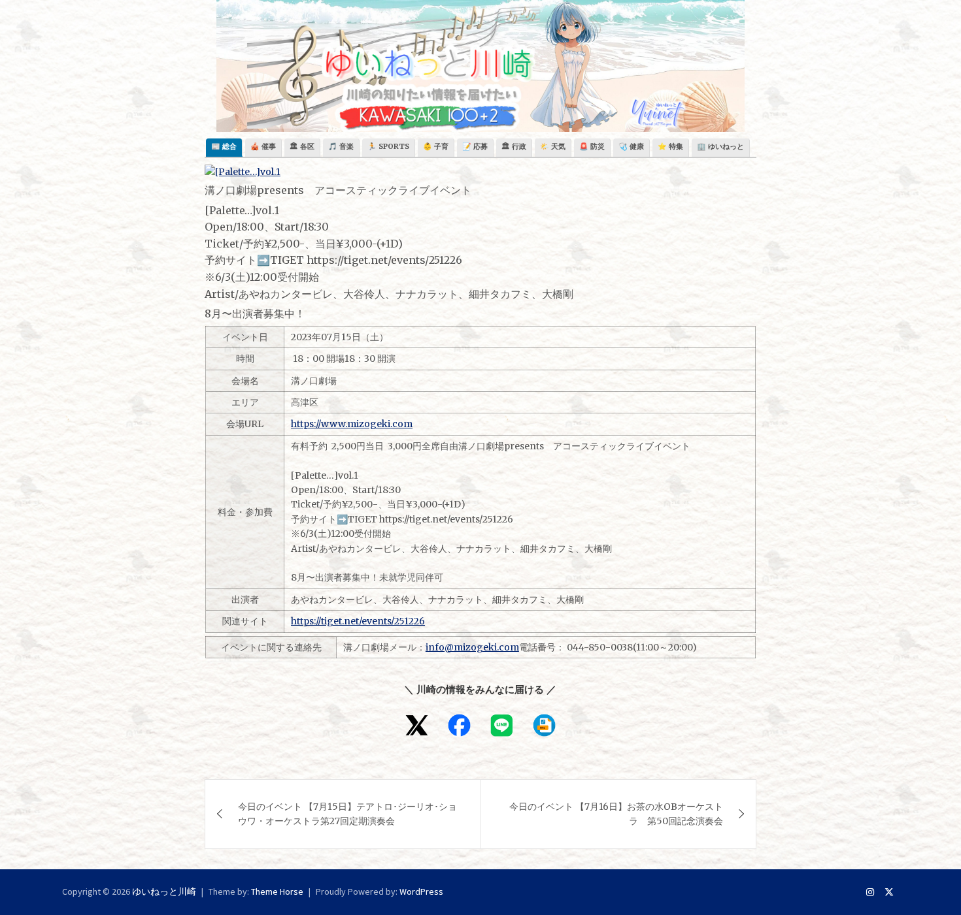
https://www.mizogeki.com (352, 424)
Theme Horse (277, 891)
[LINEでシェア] (501, 725)
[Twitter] (889, 892)
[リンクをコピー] (544, 725)
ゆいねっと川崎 (164, 891)
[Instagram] (870, 892)
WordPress (421, 891)
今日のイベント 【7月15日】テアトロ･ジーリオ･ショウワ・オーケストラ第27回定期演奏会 (347, 814)
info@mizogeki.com (472, 647)
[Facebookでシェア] (459, 725)
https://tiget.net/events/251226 (358, 621)
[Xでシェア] (416, 725)
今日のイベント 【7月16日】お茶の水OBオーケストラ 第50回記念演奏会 (616, 814)
